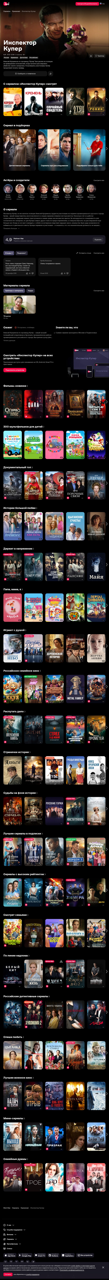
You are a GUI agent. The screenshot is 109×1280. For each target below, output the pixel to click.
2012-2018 (10, 55)
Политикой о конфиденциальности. (72, 1270)
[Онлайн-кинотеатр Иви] (6, 3)
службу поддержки (32, 1274)
